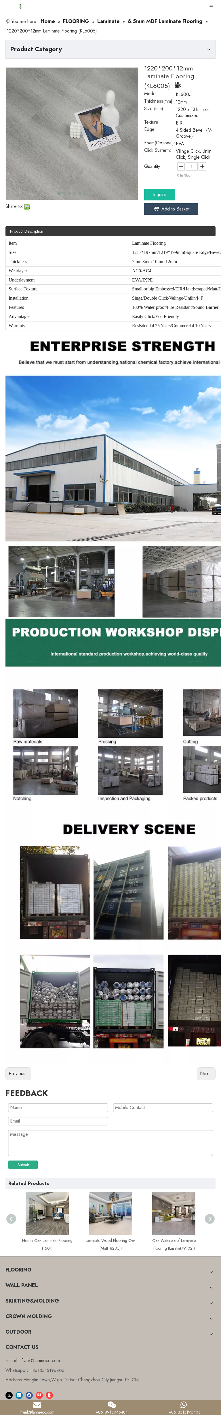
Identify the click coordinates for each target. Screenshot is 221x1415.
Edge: (150, 130)
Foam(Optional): (159, 143)
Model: (151, 94)
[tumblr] (49, 1395)
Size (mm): (154, 109)
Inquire (159, 194)
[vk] (39, 1395)
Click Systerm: (157, 151)
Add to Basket (175, 209)
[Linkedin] (19, 1395)
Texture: (152, 122)
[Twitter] (9, 1395)
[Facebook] (29, 1395)
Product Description (26, 231)
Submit (23, 1165)
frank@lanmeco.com (40, 1360)
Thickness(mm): (159, 101)
